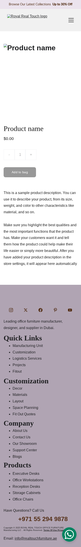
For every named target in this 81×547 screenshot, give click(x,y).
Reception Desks (26, 486)
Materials (20, 395)
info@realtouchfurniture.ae (36, 538)
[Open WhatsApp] (69, 534)
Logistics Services (27, 358)
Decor (17, 388)
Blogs (17, 456)
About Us (20, 431)
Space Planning (25, 408)
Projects (19, 365)
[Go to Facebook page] (40, 310)
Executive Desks (26, 473)
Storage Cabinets (26, 493)
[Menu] (71, 20)
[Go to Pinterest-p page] (55, 310)
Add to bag (20, 172)
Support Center (25, 450)
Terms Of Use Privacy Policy (57, 530)
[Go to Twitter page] (26, 310)
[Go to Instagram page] (11, 310)
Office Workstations (28, 480)
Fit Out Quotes (24, 414)
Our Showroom (25, 444)
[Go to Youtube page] (70, 310)
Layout (18, 401)
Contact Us (21, 437)
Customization (24, 352)
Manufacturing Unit (28, 346)
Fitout (17, 371)
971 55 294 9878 (45, 519)
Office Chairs (23, 499)
